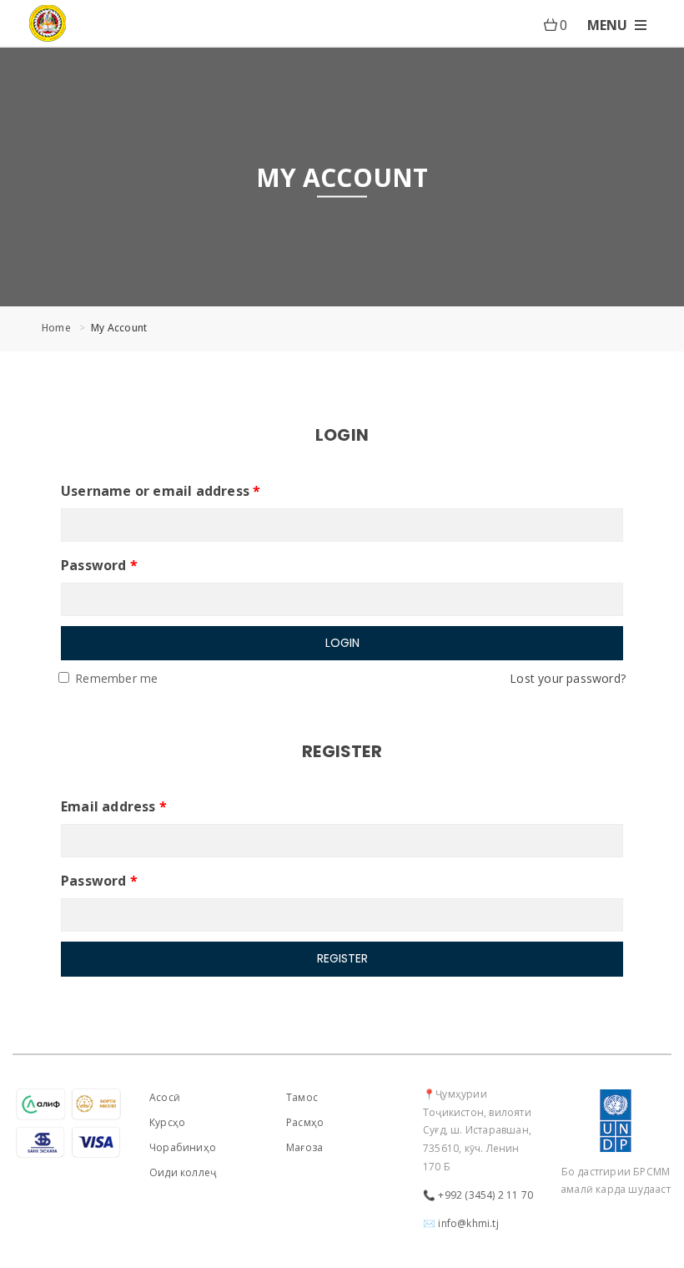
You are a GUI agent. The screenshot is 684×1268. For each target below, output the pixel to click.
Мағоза (304, 1147)
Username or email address (160, 491)
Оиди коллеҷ (182, 1172)
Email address (114, 806)
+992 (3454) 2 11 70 (485, 1195)
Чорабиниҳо (182, 1147)
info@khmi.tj (468, 1223)
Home (56, 328)
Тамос (302, 1097)
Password (99, 565)
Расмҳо (305, 1122)
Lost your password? (568, 678)
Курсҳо (167, 1122)
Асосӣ (164, 1097)
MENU (609, 25)
